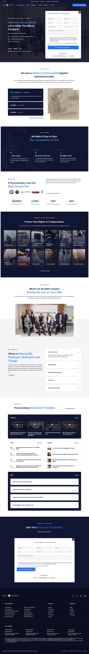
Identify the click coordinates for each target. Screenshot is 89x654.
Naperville (9, 639)
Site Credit (85, 650)
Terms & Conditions (72, 650)
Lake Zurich (29, 640)
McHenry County (67, 640)
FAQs (71, 607)
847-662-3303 (61, 56)
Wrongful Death (27, 609)
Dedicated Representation (55, 372)
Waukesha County (13, 641)
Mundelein (10, 640)
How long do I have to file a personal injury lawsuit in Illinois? (28, 497)
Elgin (82, 638)
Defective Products (28, 616)
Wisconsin (43, 638)
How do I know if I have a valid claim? (22, 489)
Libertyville (57, 639)
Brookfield (59, 638)
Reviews (29, 51)
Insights (71, 609)
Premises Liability (28, 612)
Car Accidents (8, 607)
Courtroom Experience (54, 388)
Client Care (51, 380)
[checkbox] (48, 37)
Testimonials (51, 611)
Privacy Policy (68, 43)
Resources (45, 5)
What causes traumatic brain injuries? (22, 481)
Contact (52, 5)
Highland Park (69, 639)
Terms (57, 41)
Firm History (51, 609)
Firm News (72, 611)
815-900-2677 (50, 631)
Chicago (35, 638)
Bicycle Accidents (9, 616)
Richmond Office (50, 629)
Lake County (60, 640)
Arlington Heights (51, 639)
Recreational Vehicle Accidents (12, 611)
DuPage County (55, 640)
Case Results (51, 614)
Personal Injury (20, 5)
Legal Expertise (52, 364)
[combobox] (55, 26)
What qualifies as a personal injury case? (23, 505)
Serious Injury (27, 611)
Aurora (79, 638)
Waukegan (71, 638)
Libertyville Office (9, 629)
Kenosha (63, 638)
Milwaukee (51, 638)
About (27, 5)
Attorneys (34, 5)
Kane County (72, 640)
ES (5, 1)
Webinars (72, 612)
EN (3, 1)
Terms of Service (74, 43)
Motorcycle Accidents (10, 612)
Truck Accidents (8, 609)
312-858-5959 (71, 631)
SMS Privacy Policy (49, 563)
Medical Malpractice (28, 614)
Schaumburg (14, 639)
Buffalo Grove (15, 640)
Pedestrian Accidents (9, 614)
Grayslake (24, 640)
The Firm (50, 607)
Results (40, 5)
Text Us (71, 56)
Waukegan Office (30, 629)
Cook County (49, 640)
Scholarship (72, 614)
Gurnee (60, 639)
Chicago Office (71, 629)
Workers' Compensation (29, 607)
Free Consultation (52, 352)
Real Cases (24, 51)
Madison (55, 638)
